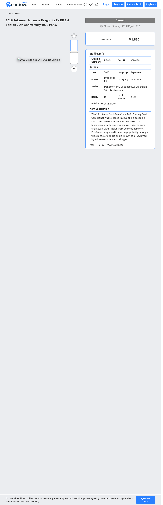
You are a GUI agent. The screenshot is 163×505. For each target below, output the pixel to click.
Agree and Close (146, 500)
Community (74, 4)
